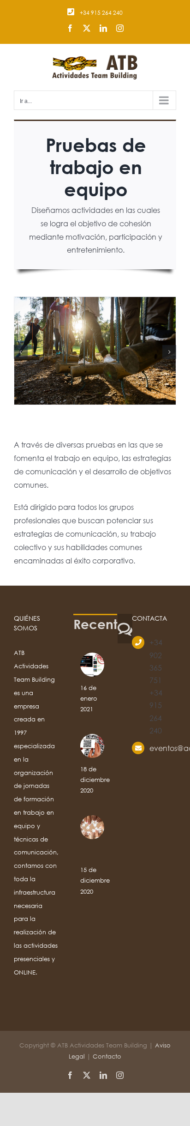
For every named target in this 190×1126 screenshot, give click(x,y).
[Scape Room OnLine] (92, 746)
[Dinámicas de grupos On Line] (92, 827)
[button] (21, 352)
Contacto (107, 1056)
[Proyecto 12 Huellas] (92, 665)
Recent (95, 624)
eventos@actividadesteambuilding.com (162, 748)
